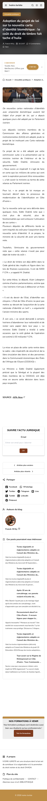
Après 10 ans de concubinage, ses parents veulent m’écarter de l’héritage (27, 593)
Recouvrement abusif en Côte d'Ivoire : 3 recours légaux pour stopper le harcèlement (27, 615)
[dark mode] (37, 5)
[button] (6, 5)
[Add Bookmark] (5, 47)
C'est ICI (32, 67)
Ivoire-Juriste (15, 5)
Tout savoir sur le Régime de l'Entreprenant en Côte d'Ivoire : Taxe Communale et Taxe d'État (29, 659)
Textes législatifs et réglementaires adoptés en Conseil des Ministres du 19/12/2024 (28, 637)
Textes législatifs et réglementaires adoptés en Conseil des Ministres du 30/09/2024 (28, 550)
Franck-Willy (9, 44)
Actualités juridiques (11, 14)
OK (23, 450)
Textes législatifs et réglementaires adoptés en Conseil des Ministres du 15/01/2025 (28, 571)
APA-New (18, 397)
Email (23, 437)
